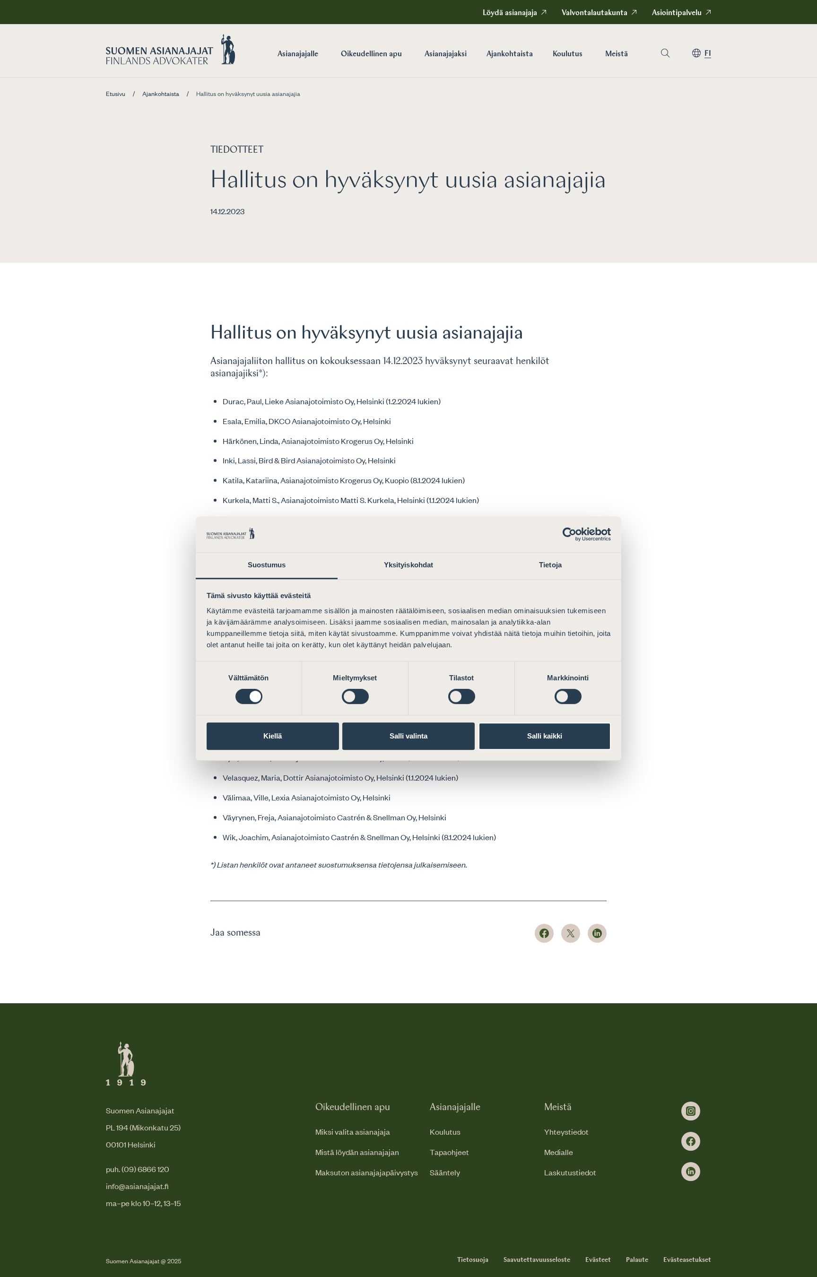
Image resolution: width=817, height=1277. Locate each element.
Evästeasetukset (687, 1260)
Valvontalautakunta (594, 13)
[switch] (355, 696)
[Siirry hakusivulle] (665, 53)
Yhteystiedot (566, 1131)
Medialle (558, 1152)
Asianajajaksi (446, 54)
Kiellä (272, 736)
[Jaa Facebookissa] (544, 933)
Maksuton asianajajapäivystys (366, 1172)
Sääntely (445, 1172)
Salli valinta (408, 736)
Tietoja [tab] (550, 565)
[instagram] (690, 1111)
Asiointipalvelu (677, 13)
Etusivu (115, 93)
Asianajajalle (298, 54)
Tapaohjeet (449, 1152)
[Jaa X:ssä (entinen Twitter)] (570, 933)
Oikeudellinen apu (371, 54)
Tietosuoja (472, 1260)
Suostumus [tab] (267, 565)
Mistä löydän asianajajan (357, 1152)
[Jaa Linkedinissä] (597, 933)
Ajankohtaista (510, 54)
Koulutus (567, 54)
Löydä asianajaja (510, 13)
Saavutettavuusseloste (537, 1260)
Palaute (637, 1260)
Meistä (616, 54)
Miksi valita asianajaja (352, 1131)
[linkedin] (690, 1171)
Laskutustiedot (570, 1172)
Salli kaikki (544, 736)
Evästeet (598, 1260)
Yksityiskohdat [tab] (408, 565)
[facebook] (690, 1141)
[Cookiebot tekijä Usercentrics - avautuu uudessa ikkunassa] (569, 534)
